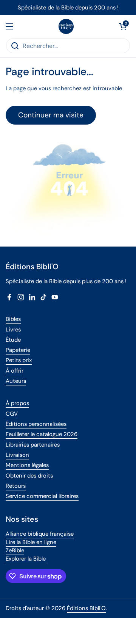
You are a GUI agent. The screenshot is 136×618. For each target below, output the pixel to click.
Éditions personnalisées (36, 424)
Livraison (17, 455)
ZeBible (15, 550)
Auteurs (16, 381)
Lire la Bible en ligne (31, 542)
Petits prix (19, 360)
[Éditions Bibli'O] (66, 26)
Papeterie (18, 350)
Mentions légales (27, 465)
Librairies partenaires (33, 444)
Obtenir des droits (29, 475)
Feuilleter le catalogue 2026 (41, 434)
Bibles (13, 319)
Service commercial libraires (42, 496)
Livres (13, 329)
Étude (13, 340)
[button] (122, 26)
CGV (12, 414)
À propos (17, 403)
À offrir (14, 370)
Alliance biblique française (40, 534)
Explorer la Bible (26, 559)
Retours (16, 486)
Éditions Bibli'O (86, 608)
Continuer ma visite (50, 115)
